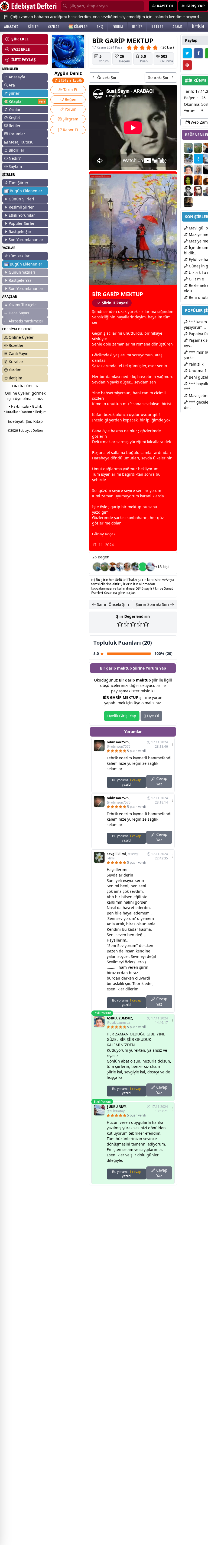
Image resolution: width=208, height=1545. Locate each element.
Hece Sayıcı (19, 312)
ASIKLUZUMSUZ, (120, 1020)
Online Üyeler (21, 337)
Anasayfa (17, 76)
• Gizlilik (36, 406)
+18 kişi (162, 566)
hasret (143, 376)
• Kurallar (11, 412)
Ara (12, 85)
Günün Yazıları (22, 272)
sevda (139, 382)
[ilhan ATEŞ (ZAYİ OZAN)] (198, 169)
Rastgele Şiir (20, 231)
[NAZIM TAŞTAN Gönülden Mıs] (188, 191)
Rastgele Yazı (20, 280)
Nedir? (15, 158)
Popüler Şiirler (22, 223)
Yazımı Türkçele (23, 304)
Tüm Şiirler (18, 182)
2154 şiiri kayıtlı (70, 80)
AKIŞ (100, 26)
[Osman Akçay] (135, 567)
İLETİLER (157, 26)
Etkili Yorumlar (22, 215)
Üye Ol (152, 715)
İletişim (15, 377)
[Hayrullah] (188, 202)
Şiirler (14, 93)
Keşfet (14, 117)
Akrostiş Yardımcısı (26, 321)
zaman (118, 344)
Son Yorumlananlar (26, 239)
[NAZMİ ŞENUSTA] (97, 567)
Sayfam (15, 166)
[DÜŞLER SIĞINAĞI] (112, 567)
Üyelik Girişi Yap (121, 715)
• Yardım (25, 412)
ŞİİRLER (33, 26)
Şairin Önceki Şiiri (112, 604)
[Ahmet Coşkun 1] (198, 180)
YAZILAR (53, 26)
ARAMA (178, 26)
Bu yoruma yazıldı (126, 782)
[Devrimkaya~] (127, 567)
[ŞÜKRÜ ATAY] (150, 567)
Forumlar (17, 133)
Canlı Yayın (18, 353)
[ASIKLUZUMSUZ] (188, 169)
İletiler (15, 125)
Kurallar (16, 361)
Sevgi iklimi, (123, 856)
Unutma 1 (197, 370)
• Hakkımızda (19, 406)
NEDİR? (137, 26)
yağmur (164, 376)
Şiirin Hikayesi (115, 302)
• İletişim (39, 412)
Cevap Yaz (161, 781)
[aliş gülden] (198, 191)
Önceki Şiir (106, 77)
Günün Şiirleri (21, 198)
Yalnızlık (195, 364)
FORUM (117, 26)
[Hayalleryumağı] (105, 567)
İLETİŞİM (198, 26)
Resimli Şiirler (21, 207)
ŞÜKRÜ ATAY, (116, 1109)
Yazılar (15, 109)
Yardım (15, 369)
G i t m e (196, 279)
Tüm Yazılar (19, 255)
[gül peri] (188, 180)
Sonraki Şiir (159, 77)
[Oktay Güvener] (120, 567)
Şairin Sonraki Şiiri (153, 604)
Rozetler (16, 345)
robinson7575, (119, 744)
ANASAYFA (11, 26)
